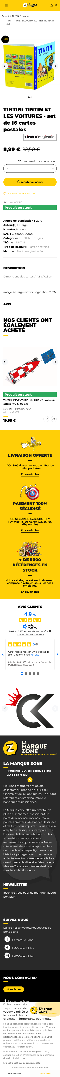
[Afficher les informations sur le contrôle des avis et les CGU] (50, 631)
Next (55, 66)
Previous (5, 66)
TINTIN (15, 16)
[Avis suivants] (57, 654)
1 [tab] (29, 97)
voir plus (34, 654)
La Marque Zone (23, 940)
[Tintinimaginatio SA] (40, 137)
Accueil (5, 16)
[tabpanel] (30, 64)
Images (25, 16)
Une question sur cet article (38, 161)
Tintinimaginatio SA (30, 251)
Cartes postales (38, 246)
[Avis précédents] (2, 654)
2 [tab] (31, 97)
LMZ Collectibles (23, 948)
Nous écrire (14, 989)
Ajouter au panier (32, 182)
